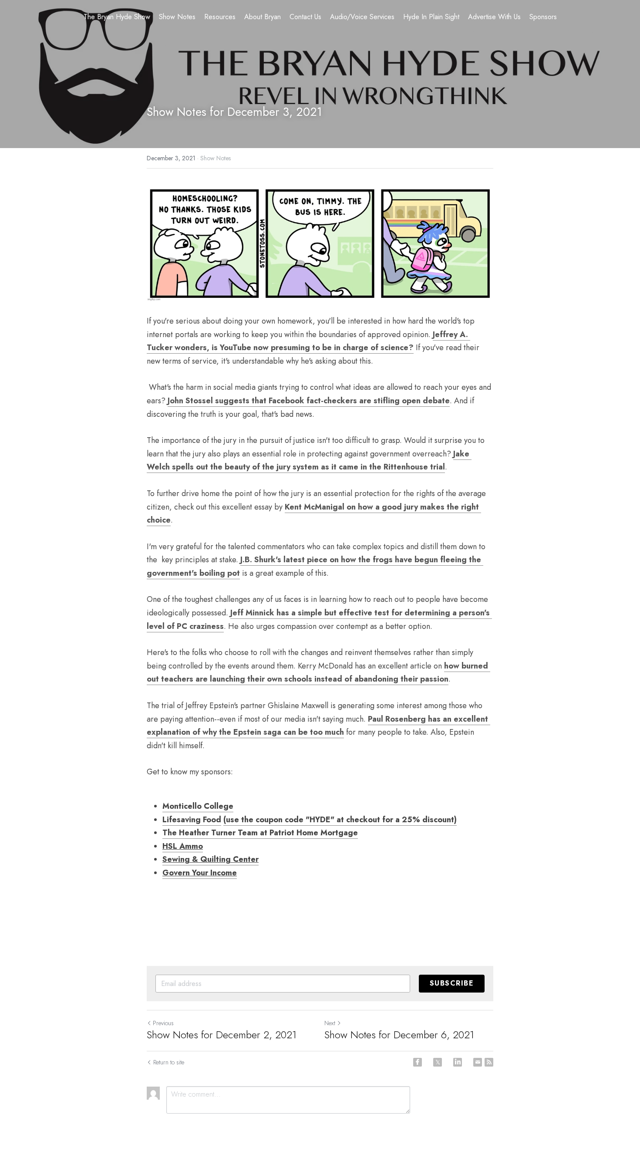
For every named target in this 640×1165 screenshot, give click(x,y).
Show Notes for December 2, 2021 (221, 1034)
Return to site (168, 1062)
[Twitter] (437, 1062)
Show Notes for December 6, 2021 (399, 1034)
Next (329, 1023)
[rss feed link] (489, 1062)
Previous (163, 1023)
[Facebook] (417, 1062)
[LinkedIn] (457, 1062)
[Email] (477, 1062)
